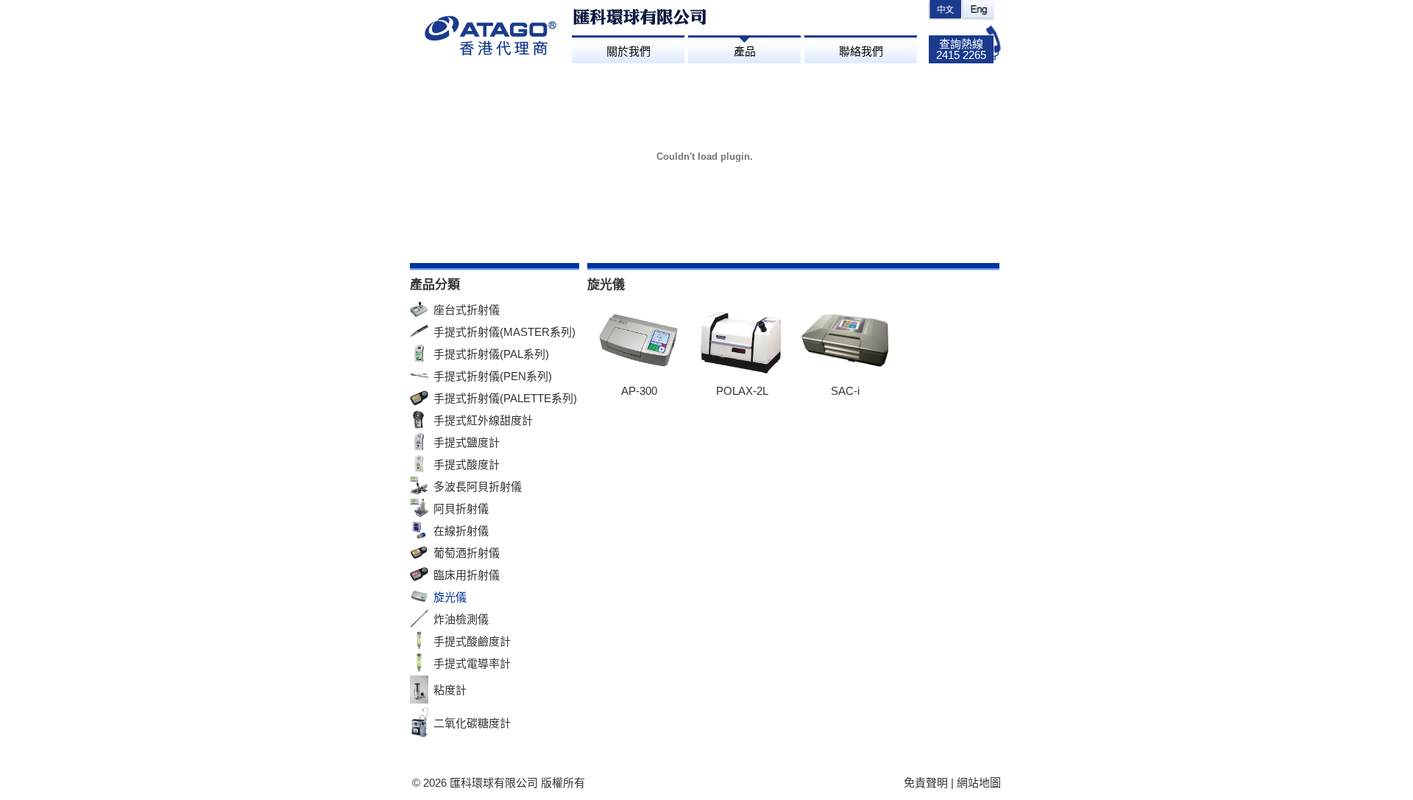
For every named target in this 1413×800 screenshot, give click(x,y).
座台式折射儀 (466, 309)
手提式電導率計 (472, 663)
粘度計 (450, 690)
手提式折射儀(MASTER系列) (504, 332)
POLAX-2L (742, 391)
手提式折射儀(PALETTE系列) (505, 398)
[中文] (944, 11)
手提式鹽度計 (466, 442)
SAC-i (845, 391)
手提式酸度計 (466, 464)
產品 (745, 51)
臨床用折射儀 (466, 575)
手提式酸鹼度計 (472, 641)
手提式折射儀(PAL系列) (491, 354)
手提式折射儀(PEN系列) (492, 376)
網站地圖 (979, 782)
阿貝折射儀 (461, 508)
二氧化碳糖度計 (472, 723)
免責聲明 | (930, 782)
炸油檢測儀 (461, 619)
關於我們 (628, 51)
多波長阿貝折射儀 (477, 486)
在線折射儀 (461, 530)
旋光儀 (450, 597)
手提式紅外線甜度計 (483, 420)
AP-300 (639, 391)
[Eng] (977, 11)
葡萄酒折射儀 (466, 553)
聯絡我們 (861, 51)
